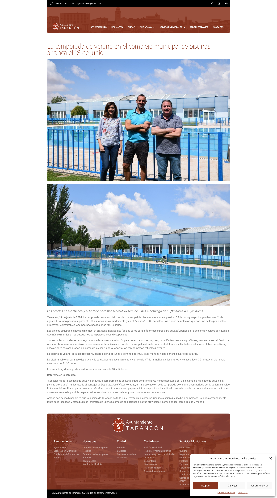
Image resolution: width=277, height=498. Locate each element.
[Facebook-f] (212, 3)
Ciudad (131, 27)
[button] (270, 458)
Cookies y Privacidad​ (226, 492)
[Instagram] (219, 3)
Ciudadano (146, 27)
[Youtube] (226, 3)
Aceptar (205, 485)
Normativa (117, 27)
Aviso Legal (243, 492)
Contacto (218, 27)
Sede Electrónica (199, 27)
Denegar (232, 485)
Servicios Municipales (170, 27)
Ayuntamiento (99, 27)
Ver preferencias (259, 485)
